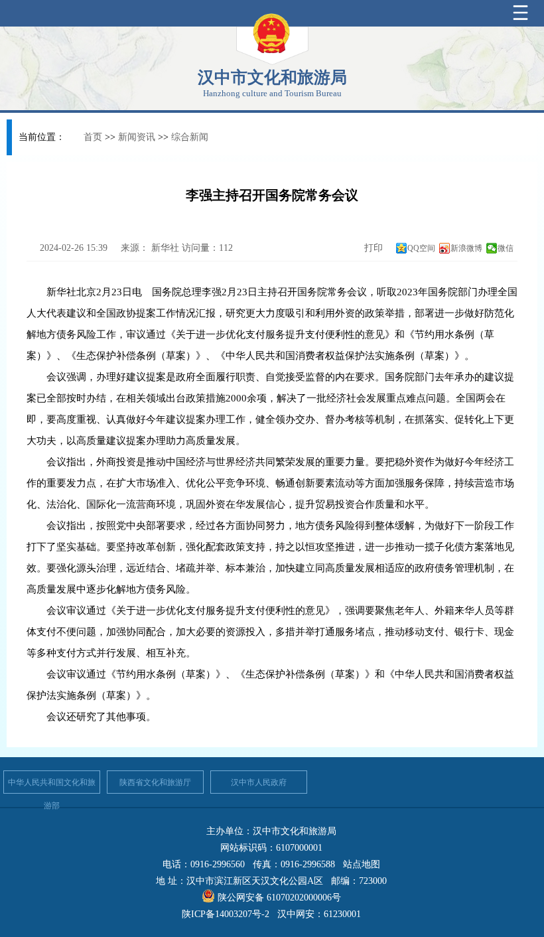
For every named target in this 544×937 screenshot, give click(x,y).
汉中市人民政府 (259, 782)
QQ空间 (421, 248)
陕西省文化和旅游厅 (155, 782)
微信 (505, 248)
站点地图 (361, 864)
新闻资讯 (136, 137)
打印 (372, 248)
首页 (93, 137)
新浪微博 (466, 248)
